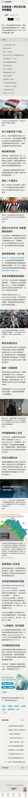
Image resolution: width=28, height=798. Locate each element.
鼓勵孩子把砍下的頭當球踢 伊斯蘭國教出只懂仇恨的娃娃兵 (16, 730)
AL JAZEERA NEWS (9, 557)
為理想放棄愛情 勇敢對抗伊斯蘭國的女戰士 (16, 726)
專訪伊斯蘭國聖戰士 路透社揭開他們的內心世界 (16, 758)
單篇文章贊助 (7, 683)
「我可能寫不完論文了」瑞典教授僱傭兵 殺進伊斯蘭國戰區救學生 (16, 738)
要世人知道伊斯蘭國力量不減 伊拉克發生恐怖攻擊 (16, 762)
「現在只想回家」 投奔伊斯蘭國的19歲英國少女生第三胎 (16, 742)
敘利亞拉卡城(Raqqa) (11, 270)
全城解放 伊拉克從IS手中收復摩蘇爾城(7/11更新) (16, 754)
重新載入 (14, 788)
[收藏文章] (22, 15)
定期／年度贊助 (8, 687)
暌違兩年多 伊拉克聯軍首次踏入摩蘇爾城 (16, 750)
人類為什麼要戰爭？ (15, 734)
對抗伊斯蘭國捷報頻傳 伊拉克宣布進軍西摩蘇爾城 (16, 746)
